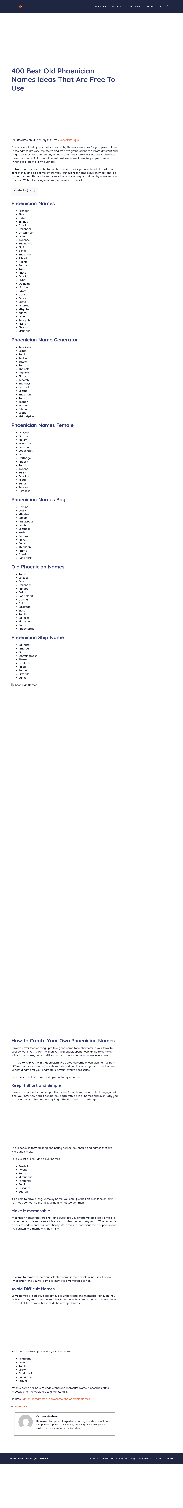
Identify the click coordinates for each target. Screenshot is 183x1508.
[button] (168, 6)
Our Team (134, 6)
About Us (93, 1458)
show (31, 190)
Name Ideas (21, 1406)
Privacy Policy (144, 1458)
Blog (115, 6)
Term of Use (107, 1458)
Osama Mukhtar (47, 1416)
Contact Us (153, 6)
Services (100, 6)
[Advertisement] (64, 45)
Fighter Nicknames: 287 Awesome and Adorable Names (55, 1399)
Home (170, 1458)
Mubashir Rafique (68, 140)
